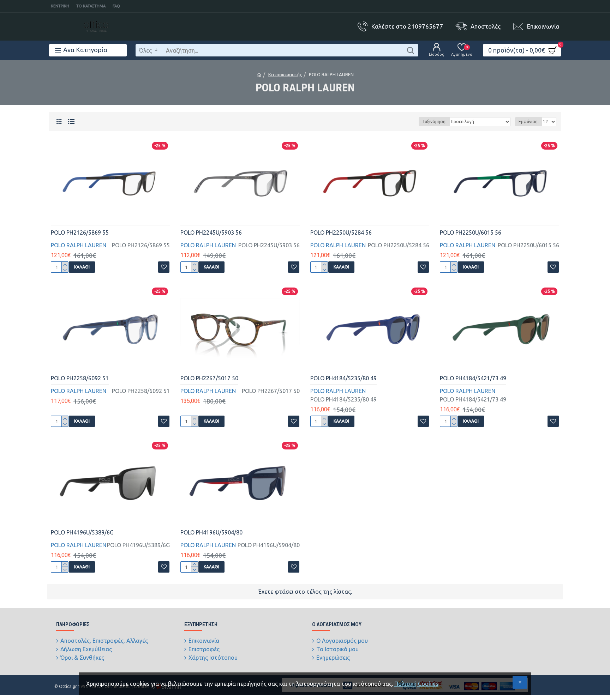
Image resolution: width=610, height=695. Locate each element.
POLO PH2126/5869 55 (80, 232)
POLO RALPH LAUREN (78, 245)
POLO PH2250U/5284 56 (341, 232)
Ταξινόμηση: (434, 121)
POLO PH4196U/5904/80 (211, 532)
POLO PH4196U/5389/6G (82, 532)
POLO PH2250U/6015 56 (470, 232)
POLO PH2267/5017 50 (209, 378)
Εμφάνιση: (529, 121)
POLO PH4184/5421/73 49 (473, 378)
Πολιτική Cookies (416, 684)
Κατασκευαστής (285, 74)
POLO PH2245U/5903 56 (211, 232)
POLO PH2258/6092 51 (80, 378)
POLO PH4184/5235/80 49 (343, 378)
